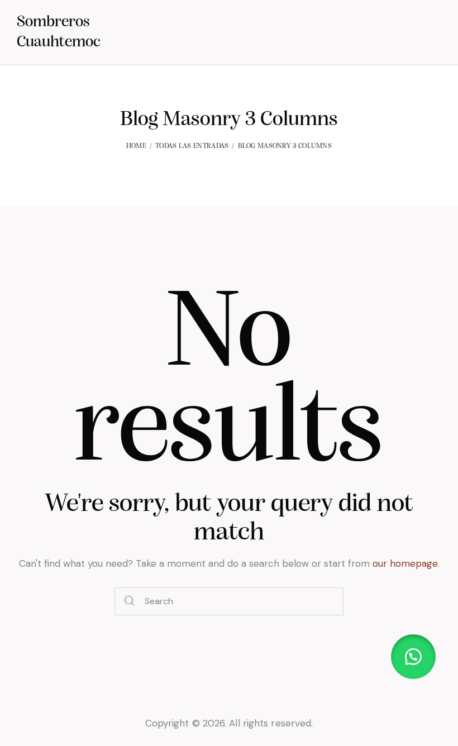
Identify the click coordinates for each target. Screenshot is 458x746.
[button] (413, 656)
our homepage (405, 563)
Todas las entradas (191, 146)
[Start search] (130, 601)
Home (136, 146)
